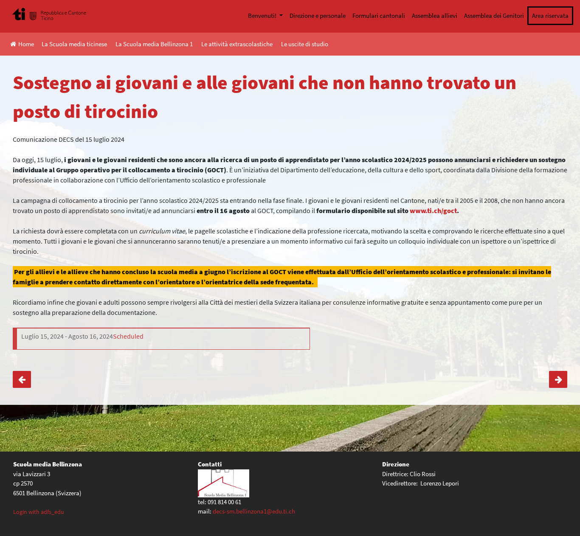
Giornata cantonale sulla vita (22, 379)
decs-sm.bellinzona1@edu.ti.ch (254, 511)
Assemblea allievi (434, 15)
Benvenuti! (263, 15)
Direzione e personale (318, 15)
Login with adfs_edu (38, 512)
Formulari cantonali (378, 15)
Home (26, 44)
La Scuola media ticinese (74, 44)
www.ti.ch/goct (433, 210)
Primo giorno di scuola (558, 379)
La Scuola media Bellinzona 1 (154, 44)
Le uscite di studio (304, 44)
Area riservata (550, 15)
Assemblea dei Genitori (494, 15)
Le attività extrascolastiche (237, 44)
